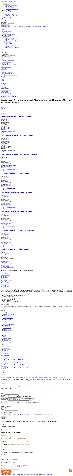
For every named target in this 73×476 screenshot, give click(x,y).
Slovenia (3, 80)
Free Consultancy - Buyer (12, 9)
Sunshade (7, 26)
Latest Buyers (4, 366)
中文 (4, 18)
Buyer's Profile (6, 325)
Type (2, 22)
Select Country (4, 401)
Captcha (2, 409)
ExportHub (49, 414)
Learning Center (7, 338)
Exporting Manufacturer (17, 230)
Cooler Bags (28, 26)
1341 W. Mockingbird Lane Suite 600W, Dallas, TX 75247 (39, 377)
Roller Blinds (18, 26)
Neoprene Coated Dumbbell (7, 95)
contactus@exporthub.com (26, 380)
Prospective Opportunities (9, 34)
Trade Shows (6, 339)
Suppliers (3, 108)
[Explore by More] (5, 266)
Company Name (4, 462)
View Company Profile (6, 128)
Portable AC (40, 26)
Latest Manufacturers (5, 360)
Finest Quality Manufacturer (19, 154)
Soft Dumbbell (4, 285)
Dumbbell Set (4, 86)
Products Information (8, 326)
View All (45, 26)
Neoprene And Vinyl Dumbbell (8, 93)
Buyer (3, 391)
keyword (3, 23)
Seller (3, 393)
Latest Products (4, 358)
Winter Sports (4, 68)
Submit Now (3, 417)
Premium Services (10, 14)
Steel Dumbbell (4, 273)
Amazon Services (7, 35)
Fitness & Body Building (6, 72)
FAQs (4, 352)
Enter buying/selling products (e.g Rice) (9, 399)
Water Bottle (34, 26)
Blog (4, 335)
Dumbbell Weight (5, 284)
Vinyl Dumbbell (4, 277)
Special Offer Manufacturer (18, 192)
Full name (3, 395)
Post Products (9, 11)
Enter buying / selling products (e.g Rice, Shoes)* (12, 466)
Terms (18, 414)
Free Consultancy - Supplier (12, 15)
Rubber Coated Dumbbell (6, 90)
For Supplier (6, 10)
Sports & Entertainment (6, 67)
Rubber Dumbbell (5, 286)
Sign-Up (9, 17)
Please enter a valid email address (24, 396)
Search (2, 74)
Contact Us (5, 353)
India (2, 79)
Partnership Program (8, 342)
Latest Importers (4, 363)
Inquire (5, 119)
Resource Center (7, 340)
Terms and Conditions (8, 346)
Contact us (54, 306)
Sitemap (5, 336)
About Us (5, 350)
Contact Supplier (11, 131)
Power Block (3, 87)
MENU (3, 29)
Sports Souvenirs (4, 70)
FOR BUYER (6, 36)
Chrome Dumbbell (5, 88)
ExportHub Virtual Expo (6, 471)
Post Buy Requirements (11, 38)
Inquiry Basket (4, 131)
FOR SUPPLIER (7, 42)
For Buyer (6, 3)
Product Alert (9, 6)
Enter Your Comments (6, 406)
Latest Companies (5, 355)
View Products (9, 45)
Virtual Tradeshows (7, 32)
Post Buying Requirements (9, 324)
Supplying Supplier (15, 249)
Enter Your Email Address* (7, 461)
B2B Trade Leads (7, 328)
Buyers (2, 107)
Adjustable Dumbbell (5, 275)
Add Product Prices (7, 316)
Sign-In (5, 17)
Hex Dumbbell (4, 276)
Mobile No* (19, 465)
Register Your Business (8, 314)
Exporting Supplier (15, 173)
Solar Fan (12, 26)
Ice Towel (3, 26)
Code (2, 402)
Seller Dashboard (7, 312)
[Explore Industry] (5, 265)
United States (4, 83)
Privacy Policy (6, 348)
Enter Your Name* (5, 459)
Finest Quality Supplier (17, 135)
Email (2, 396)
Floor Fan (23, 26)
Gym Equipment (4, 69)
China (2, 76)
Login (6, 52)
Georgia (2, 77)
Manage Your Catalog (8, 318)
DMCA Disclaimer (7, 349)
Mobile (34, 402)
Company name (4, 398)
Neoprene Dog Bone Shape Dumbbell (9, 96)
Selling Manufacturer (16, 116)
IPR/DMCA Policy (31, 414)
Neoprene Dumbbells (5, 92)
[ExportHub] (4, 20)
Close (2, 447)
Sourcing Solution (10, 7)
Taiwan (2, 82)
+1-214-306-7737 (35, 306)
